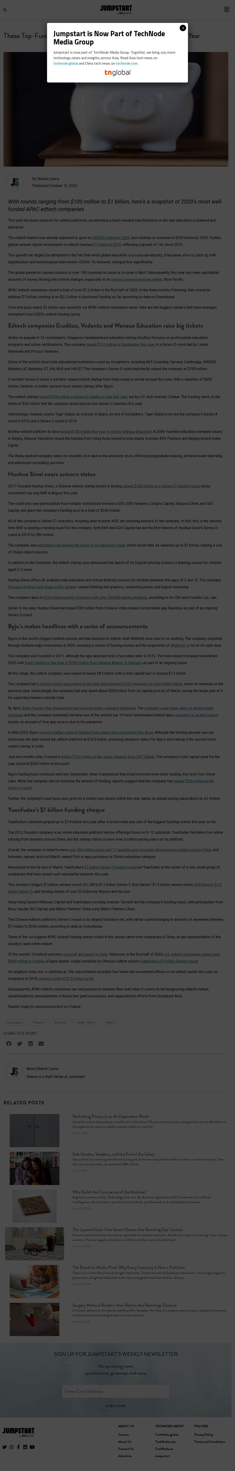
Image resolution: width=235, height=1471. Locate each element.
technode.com (127, 63)
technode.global (65, 63)
